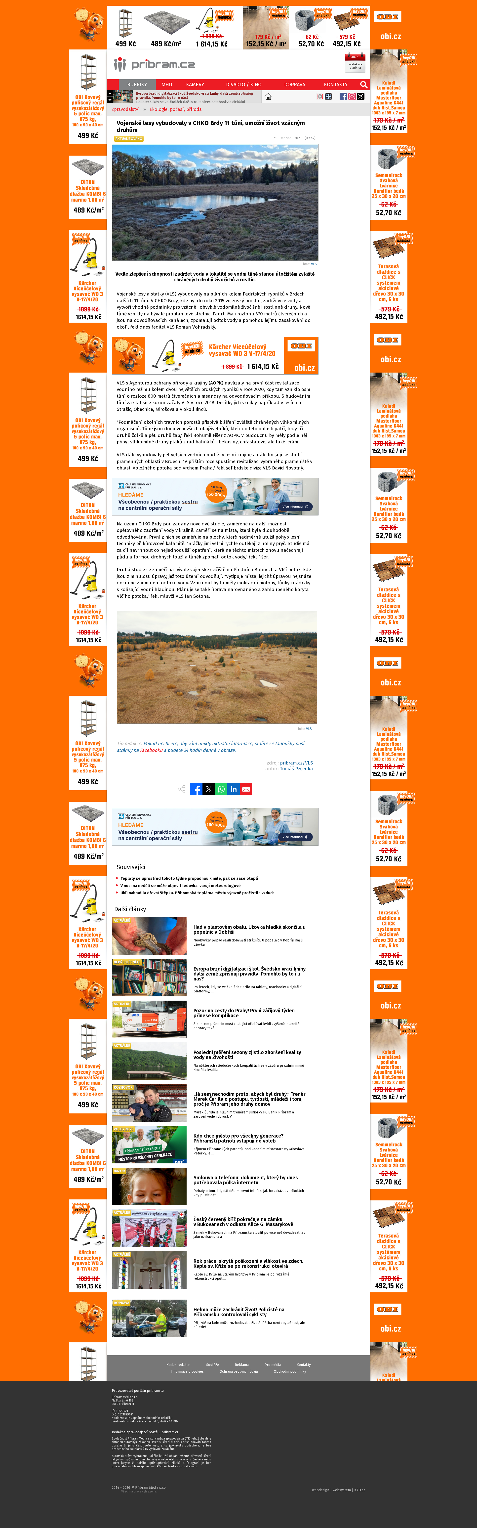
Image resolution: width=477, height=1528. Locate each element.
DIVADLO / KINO (244, 84)
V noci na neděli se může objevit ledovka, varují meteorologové (178, 885)
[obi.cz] (215, 356)
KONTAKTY (336, 84)
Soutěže (212, 1365)
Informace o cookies (187, 1371)
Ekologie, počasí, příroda (176, 109)
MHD (166, 84)
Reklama (242, 1365)
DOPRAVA (294, 84)
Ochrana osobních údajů (239, 1371)
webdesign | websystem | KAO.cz (338, 1490)
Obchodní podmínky (290, 1371)
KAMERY (195, 84)
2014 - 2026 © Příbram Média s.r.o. (139, 1489)
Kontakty (304, 1365)
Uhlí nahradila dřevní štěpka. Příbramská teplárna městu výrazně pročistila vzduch (195, 892)
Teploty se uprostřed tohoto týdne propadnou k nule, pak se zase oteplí (187, 878)
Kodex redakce (178, 1365)
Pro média (273, 1365)
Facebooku (151, 750)
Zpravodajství (126, 109)
